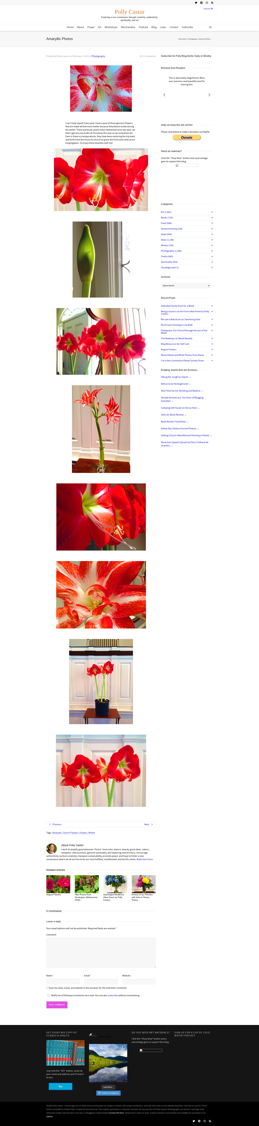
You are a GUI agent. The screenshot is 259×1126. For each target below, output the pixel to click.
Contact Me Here (116, 1113)
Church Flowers (70, 832)
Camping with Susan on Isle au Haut (180, 407)
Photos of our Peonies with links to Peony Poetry (142, 897)
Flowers (83, 832)
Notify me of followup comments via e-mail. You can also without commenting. (95, 995)
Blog (154, 27)
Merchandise (128, 27)
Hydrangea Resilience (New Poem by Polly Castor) (113, 897)
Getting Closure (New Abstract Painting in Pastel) (186, 435)
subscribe (113, 995)
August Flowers (53, 894)
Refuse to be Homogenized (176, 383)
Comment (51, 934)
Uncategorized (170, 267)
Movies (167, 245)
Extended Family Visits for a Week (177, 305)
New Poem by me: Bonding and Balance (182, 390)
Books (167, 217)
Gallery (49, 1116)
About (80, 27)
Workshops (111, 27)
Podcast (143, 27)
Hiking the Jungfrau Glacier (176, 376)
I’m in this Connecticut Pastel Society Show (182, 360)
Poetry (167, 256)
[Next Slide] (209, 94)
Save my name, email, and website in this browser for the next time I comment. (88, 987)
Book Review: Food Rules (175, 421)
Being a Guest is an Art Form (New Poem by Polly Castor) (185, 312)
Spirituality (169, 262)
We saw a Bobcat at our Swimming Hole (180, 319)
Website (126, 975)
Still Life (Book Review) (174, 414)
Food (166, 223)
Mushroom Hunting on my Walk (177, 324)
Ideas (167, 239)
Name (49, 975)
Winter (91, 832)
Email (87, 975)
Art (99, 27)
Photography (98, 56)
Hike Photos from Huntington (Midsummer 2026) (86, 897)
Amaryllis (57, 832)
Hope (166, 234)
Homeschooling (171, 228)
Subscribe (207, 9)
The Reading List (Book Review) (176, 338)
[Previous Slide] (164, 94)
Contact (174, 27)
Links (163, 27)
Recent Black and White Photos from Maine (182, 355)
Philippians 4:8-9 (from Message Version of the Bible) (184, 331)
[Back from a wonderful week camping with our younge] (108, 1063)
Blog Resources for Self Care (175, 344)
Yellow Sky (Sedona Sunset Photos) (180, 428)
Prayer (91, 27)
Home (70, 27)
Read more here (145, 859)
